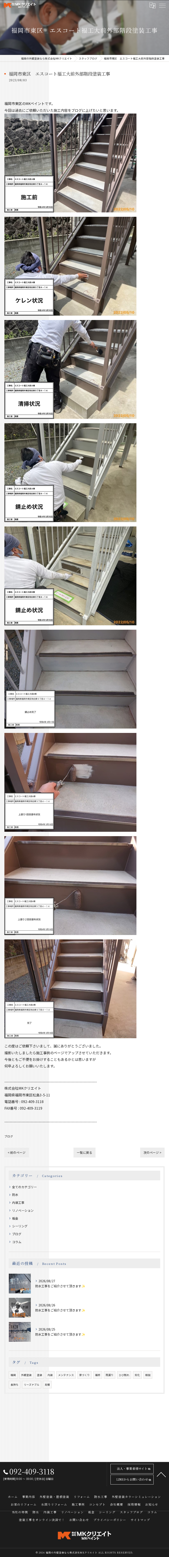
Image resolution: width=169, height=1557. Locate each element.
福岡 (13, 1375)
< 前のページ (17, 1152)
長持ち (14, 1384)
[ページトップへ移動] (161, 1474)
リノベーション (23, 1210)
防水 (15, 1194)
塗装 (39, 1375)
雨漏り (110, 1375)
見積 (47, 1384)
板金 (15, 1218)
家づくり (84, 1375)
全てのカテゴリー (24, 1187)
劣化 (137, 1375)
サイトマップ (140, 1520)
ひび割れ (124, 1375)
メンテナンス (66, 1375)
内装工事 (18, 1202)
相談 (148, 1375)
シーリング (20, 1226)
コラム (16, 1242)
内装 (50, 1375)
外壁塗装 (26, 1375)
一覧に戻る (84, 1152)
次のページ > (152, 1152)
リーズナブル (31, 1384)
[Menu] (162, 5)
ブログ (8, 1136)
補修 (97, 1375)
